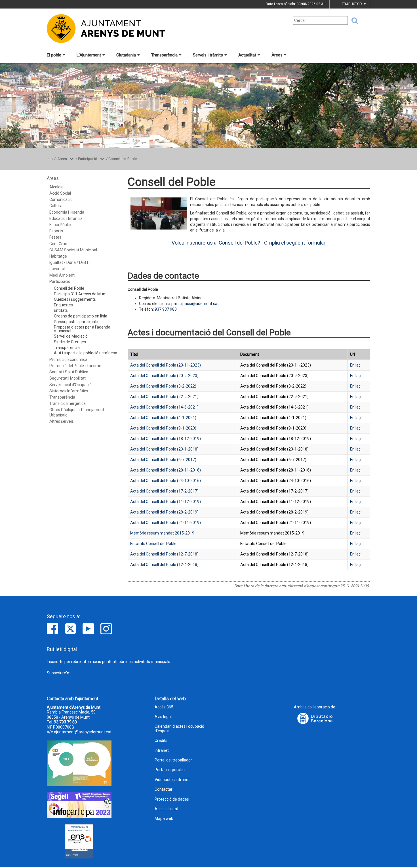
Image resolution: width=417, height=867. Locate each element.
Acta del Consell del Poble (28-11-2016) (165, 470)
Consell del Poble (122, 159)
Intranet (162, 750)
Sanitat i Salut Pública (68, 372)
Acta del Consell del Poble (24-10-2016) (165, 480)
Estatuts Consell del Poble (153, 543)
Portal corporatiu (170, 770)
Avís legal (163, 717)
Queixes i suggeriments (75, 299)
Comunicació (61, 199)
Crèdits (161, 740)
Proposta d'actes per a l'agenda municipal (82, 329)
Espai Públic (60, 224)
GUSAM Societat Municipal (73, 250)
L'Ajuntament (89, 55)
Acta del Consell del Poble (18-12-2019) (165, 438)
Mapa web (164, 819)
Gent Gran (58, 243)
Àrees (277, 55)
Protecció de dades (172, 799)
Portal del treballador (173, 760)
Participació (87, 159)
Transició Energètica (67, 403)
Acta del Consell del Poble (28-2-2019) (164, 512)
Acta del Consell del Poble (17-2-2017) (164, 491)
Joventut (57, 268)
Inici (50, 159)
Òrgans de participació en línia (80, 316)
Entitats (61, 310)
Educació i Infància (66, 218)
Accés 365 (164, 707)
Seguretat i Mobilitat (67, 378)
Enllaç (355, 365)
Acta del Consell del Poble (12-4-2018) (164, 564)
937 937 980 (166, 309)
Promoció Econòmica (68, 359)
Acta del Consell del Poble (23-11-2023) (165, 365)
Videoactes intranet (172, 780)
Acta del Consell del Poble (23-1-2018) (164, 449)
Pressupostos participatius (78, 321)
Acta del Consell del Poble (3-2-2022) (163, 386)
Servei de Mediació (71, 336)
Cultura (55, 205)
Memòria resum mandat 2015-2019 (162, 533)
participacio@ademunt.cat (195, 303)
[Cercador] (353, 20)
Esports (56, 231)
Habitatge (58, 256)
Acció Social (60, 193)
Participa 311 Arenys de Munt (80, 294)
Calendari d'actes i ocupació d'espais (179, 728)
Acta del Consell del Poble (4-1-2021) (163, 417)
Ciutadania (126, 55)
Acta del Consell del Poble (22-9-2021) (164, 396)
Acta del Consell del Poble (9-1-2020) (163, 428)
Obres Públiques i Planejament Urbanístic (76, 412)
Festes (55, 237)
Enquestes (63, 305)
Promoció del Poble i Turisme (75, 365)
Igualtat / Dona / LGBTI (69, 262)
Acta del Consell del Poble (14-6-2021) (164, 407)
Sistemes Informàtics (68, 391)
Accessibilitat (166, 809)
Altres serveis (61, 421)
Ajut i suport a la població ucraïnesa (85, 353)
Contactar (163, 789)
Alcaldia (56, 187)
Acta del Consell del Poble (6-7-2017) (163, 459)
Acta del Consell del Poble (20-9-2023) (164, 375)
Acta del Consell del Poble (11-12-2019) (165, 501)
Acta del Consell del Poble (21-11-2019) (165, 522)
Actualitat (247, 55)
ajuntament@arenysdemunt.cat (82, 732)
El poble (54, 55)
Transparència (164, 55)
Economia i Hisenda (66, 212)
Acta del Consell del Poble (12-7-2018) (164, 554)
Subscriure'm (59, 673)
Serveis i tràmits (208, 55)
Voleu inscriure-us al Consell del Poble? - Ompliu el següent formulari (249, 243)
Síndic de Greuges (70, 342)
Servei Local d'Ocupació (70, 384)
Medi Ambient (62, 275)
